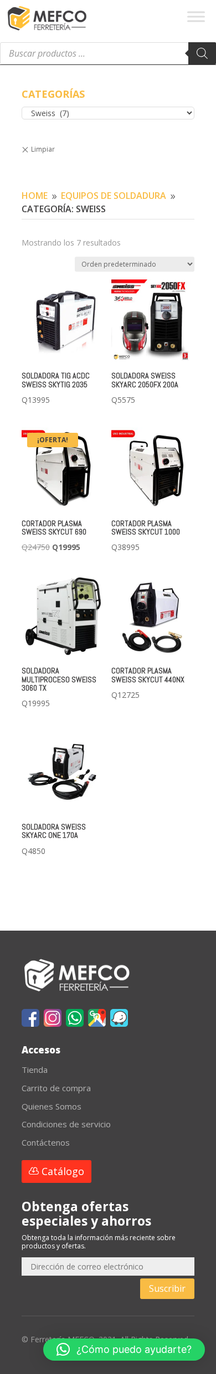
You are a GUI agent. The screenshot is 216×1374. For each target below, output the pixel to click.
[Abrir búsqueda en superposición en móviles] (108, 53)
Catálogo (63, 1171)
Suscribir (167, 1288)
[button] (124, 1349)
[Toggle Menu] (196, 16)
